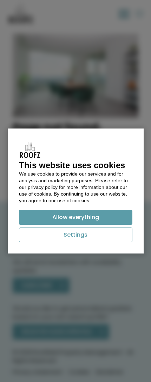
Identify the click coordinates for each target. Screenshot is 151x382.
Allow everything (75, 217)
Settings (75, 235)
